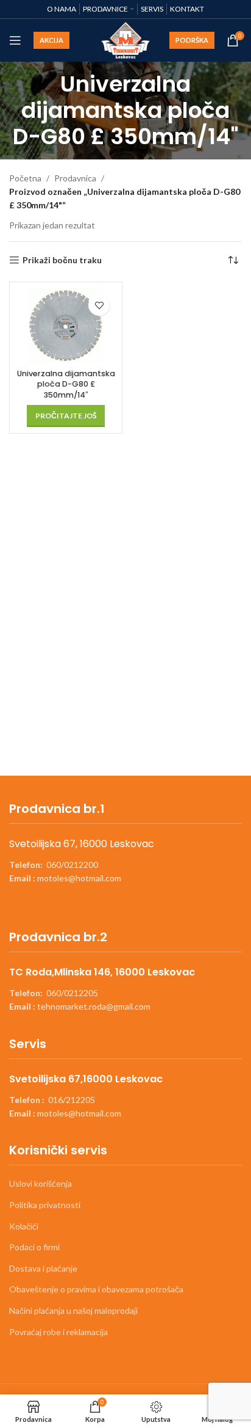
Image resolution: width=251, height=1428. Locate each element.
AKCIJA (51, 40)
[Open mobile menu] (15, 40)
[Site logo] (125, 39)
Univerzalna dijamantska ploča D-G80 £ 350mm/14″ (66, 384)
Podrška (191, 40)
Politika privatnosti (44, 1205)
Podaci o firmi (34, 1247)
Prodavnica (75, 178)
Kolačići (23, 1226)
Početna (25, 178)
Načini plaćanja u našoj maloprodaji (73, 1310)
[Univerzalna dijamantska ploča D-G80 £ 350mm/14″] (66, 325)
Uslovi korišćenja (40, 1183)
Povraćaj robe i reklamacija (58, 1332)
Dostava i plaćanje (43, 1268)
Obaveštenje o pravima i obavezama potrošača (96, 1289)
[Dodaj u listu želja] (99, 305)
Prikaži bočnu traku (62, 260)
